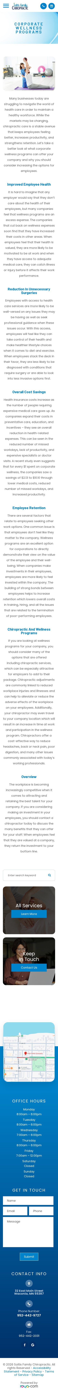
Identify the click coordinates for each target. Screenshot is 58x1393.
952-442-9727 (29, 1315)
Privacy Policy (32, 1371)
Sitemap (38, 1375)
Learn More (29, 914)
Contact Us (29, 968)
